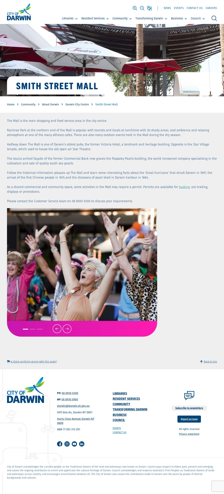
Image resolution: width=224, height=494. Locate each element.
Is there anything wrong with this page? (33, 361)
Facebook (59, 444)
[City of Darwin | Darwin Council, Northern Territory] (19, 12)
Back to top (210, 361)
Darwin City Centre (77, 104)
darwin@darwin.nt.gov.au (73, 406)
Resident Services (93, 18)
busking (184, 187)
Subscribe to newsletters (189, 408)
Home (11, 104)
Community (120, 18)
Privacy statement (189, 434)
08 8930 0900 (69, 399)
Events (179, 8)
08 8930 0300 (70, 393)
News (167, 8)
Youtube (74, 444)
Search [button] (214, 18)
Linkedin (81, 444)
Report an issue (189, 419)
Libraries (68, 18)
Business (177, 18)
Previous (57, 328)
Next (67, 328)
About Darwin (50, 104)
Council (196, 18)
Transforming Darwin (149, 18)
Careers (211, 8)
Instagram (67, 444)
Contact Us (195, 8)
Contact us (119, 432)
